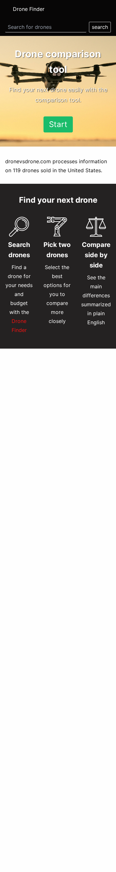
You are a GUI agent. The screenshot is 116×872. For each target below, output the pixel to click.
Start (58, 124)
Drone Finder (28, 9)
